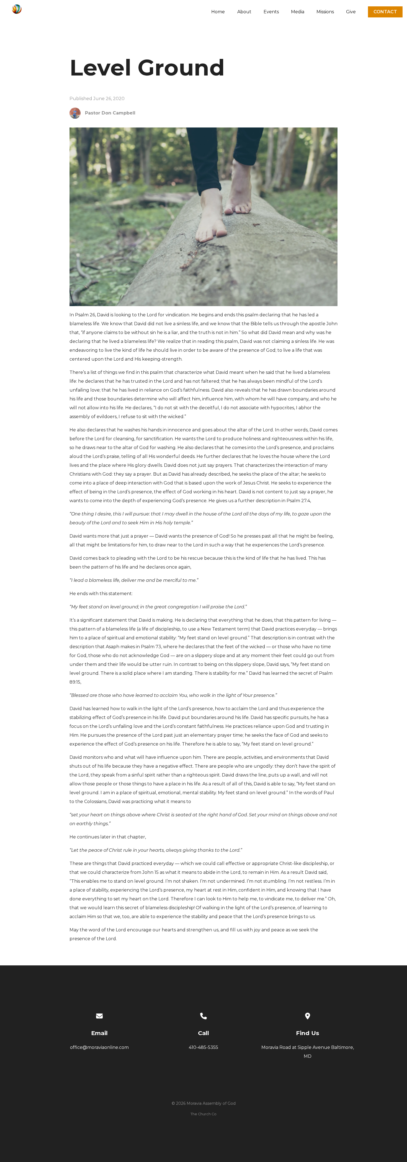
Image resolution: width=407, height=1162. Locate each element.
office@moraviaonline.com (99, 1047)
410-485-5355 (203, 1047)
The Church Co (203, 1114)
